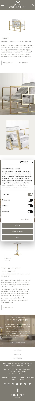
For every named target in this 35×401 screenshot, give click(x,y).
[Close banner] (32, 162)
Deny (17, 237)
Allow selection (17, 231)
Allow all (17, 225)
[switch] (30, 200)
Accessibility (30, 377)
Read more (9, 302)
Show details (25, 219)
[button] (5, 33)
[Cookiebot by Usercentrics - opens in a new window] (21, 162)
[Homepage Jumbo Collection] (17, 5)
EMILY (8, 258)
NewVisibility (5, 377)
